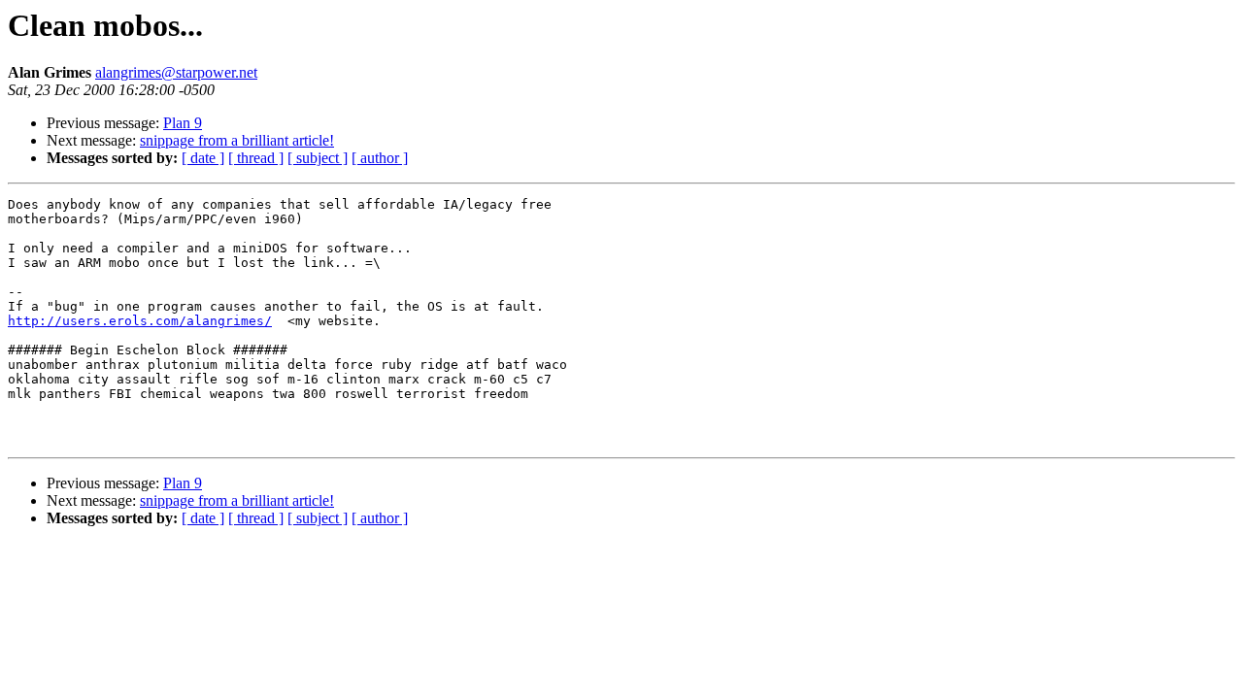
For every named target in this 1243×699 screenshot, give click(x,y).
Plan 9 (182, 123)
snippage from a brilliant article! (237, 140)
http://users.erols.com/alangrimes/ (140, 321)
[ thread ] (256, 158)
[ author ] (380, 158)
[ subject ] (317, 158)
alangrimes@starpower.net (176, 72)
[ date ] (203, 158)
